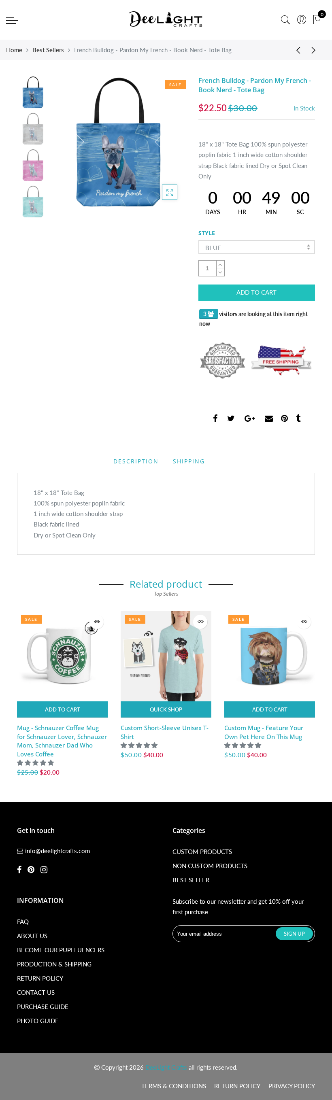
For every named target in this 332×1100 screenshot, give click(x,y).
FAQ (23, 921)
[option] (119, 142)
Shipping (189, 461)
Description (136, 461)
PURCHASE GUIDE (42, 1006)
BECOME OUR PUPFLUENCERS (60, 949)
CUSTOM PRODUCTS (202, 851)
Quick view (96, 622)
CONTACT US (36, 992)
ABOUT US (32, 935)
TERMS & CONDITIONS (173, 1085)
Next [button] (166, 142)
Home (14, 49)
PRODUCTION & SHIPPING (54, 964)
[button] (36, 762)
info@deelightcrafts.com (57, 850)
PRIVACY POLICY (291, 1085)
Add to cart (62, 709)
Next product (316, 50)
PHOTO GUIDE (38, 1020)
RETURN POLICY (40, 978)
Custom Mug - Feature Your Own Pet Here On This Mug (263, 732)
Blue (213, 247)
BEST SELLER (190, 879)
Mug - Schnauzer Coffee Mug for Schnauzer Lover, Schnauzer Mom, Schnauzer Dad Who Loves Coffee (62, 741)
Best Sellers (48, 49)
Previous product (295, 50)
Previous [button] (73, 142)
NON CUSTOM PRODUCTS (209, 865)
